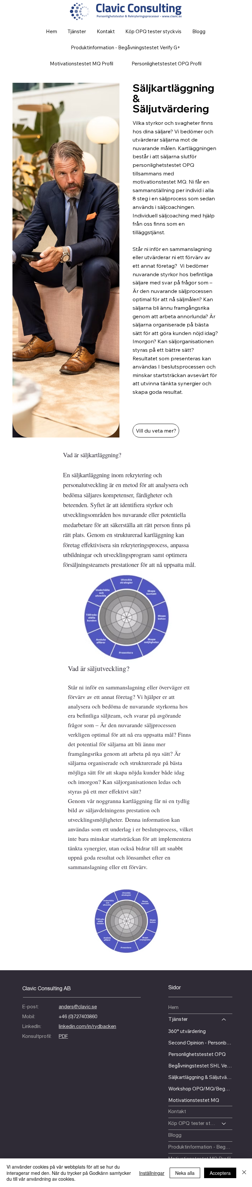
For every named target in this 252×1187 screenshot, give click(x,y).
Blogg (174, 1135)
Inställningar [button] (151, 1173)
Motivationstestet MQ (193, 1100)
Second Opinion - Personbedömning (200, 1043)
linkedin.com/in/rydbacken (87, 1026)
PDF (63, 1036)
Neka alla (185, 1173)
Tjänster (178, 1019)
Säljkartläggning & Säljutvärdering (200, 1077)
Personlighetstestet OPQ (197, 1054)
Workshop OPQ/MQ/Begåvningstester (200, 1089)
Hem (173, 1007)
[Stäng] (244, 1173)
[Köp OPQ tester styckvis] (224, 1124)
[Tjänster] (224, 1019)
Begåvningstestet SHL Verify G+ (200, 1066)
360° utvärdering (187, 1031)
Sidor (174, 988)
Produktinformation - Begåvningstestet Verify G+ (200, 1147)
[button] (153, 31)
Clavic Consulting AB (46, 989)
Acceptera (220, 1173)
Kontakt (177, 1111)
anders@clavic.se (78, 1007)
